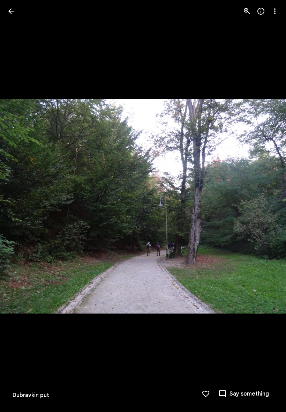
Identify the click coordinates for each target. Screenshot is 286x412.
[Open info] (261, 11)
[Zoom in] (247, 11)
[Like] (206, 394)
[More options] (275, 11)
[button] (19, 206)
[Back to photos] (11, 11)
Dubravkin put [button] (31, 395)
